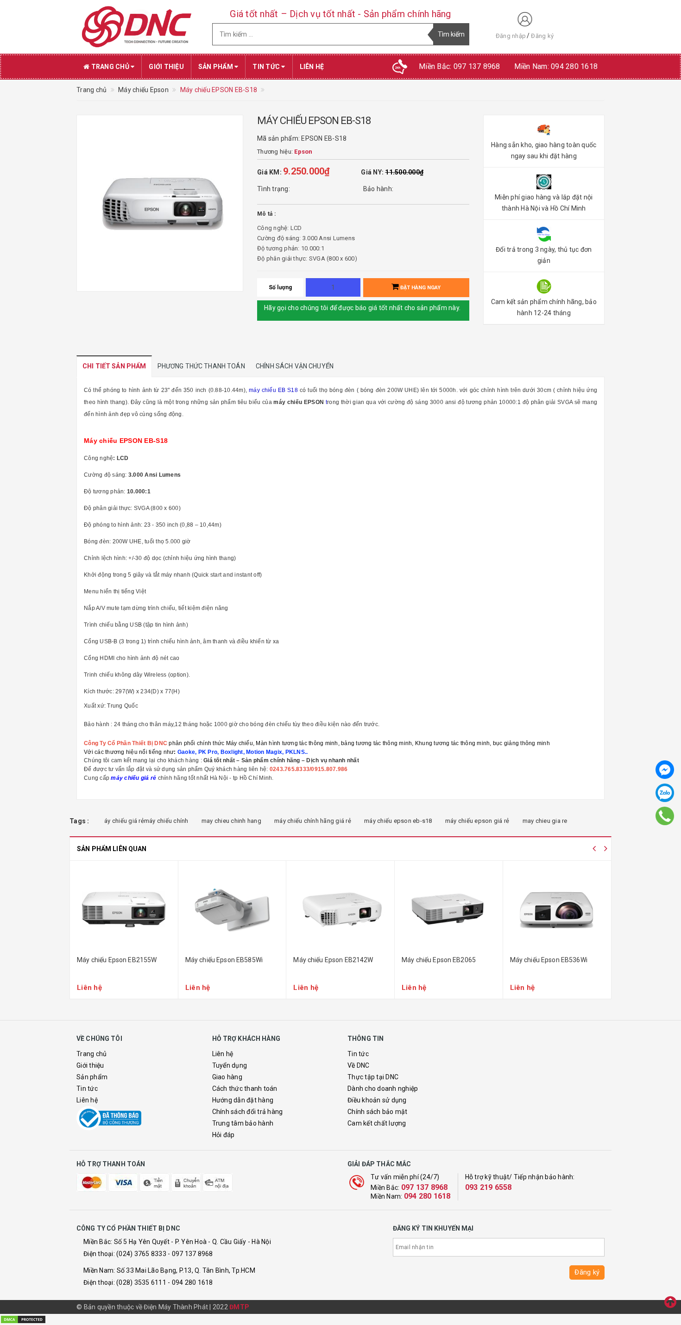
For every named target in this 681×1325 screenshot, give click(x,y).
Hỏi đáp (223, 1134)
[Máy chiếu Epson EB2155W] (124, 909)
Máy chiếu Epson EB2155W (117, 960)
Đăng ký (542, 35)
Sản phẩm (216, 66)
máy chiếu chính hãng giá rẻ (312, 820)
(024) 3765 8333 (141, 1253)
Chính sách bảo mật (377, 1111)
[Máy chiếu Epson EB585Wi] (232, 909)
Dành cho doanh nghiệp (382, 1088)
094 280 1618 (427, 1196)
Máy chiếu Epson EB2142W (333, 960)
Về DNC (358, 1065)
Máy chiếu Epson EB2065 (439, 960)
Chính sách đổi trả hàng (247, 1111)
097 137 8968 (424, 1187)
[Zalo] (665, 793)
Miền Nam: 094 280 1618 (556, 66)
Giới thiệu (166, 66)
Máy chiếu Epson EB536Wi (548, 960)
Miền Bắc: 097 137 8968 (459, 66)
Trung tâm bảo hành (243, 1123)
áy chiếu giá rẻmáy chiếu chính (146, 820)
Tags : (79, 821)
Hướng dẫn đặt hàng (243, 1100)
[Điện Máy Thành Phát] (137, 27)
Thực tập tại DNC (372, 1077)
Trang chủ (110, 66)
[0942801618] (664, 816)
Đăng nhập (511, 35)
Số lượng (280, 287)
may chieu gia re (545, 820)
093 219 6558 (488, 1187)
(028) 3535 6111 (141, 1282)
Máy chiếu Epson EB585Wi (224, 960)
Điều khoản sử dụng (377, 1100)
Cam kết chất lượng (376, 1123)
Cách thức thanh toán (244, 1088)
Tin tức (266, 66)
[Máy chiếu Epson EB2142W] (340, 909)
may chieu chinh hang (231, 820)
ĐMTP (239, 1307)
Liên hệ (312, 66)
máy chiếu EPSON (298, 402)
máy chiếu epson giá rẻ (477, 820)
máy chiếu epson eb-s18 (398, 820)
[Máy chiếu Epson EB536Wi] (557, 909)
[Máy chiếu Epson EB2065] (449, 909)
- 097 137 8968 (190, 1253)
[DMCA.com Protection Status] (23, 1319)
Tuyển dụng (229, 1065)
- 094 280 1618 (190, 1282)
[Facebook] (665, 769)
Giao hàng (227, 1077)
